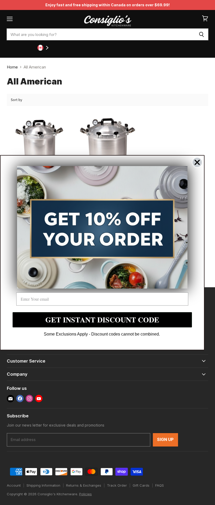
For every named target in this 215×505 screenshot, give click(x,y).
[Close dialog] (197, 162)
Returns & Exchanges (83, 485)
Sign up (165, 439)
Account (14, 485)
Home (12, 67)
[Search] (201, 34)
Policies (85, 494)
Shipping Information (43, 485)
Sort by (16, 100)
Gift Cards (141, 485)
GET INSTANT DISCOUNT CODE (102, 319)
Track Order (117, 485)
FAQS (159, 485)
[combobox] (101, 34)
